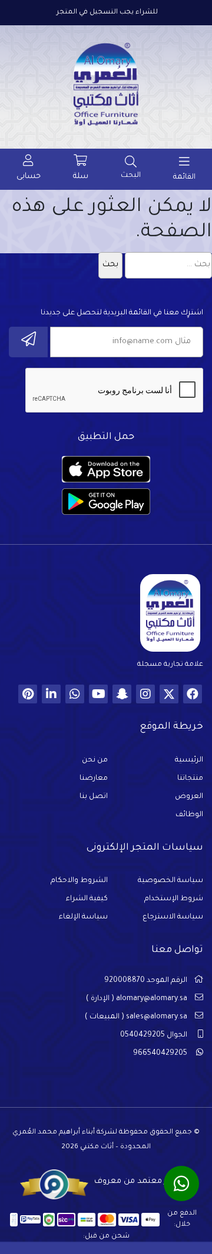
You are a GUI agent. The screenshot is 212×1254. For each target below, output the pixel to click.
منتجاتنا (190, 778)
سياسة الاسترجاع (173, 917)
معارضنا (94, 778)
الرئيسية (189, 760)
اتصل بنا (94, 797)
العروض (189, 797)
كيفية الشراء (87, 899)
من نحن (95, 760)
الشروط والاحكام (79, 881)
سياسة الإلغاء (83, 917)
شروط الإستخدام (173, 899)
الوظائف (189, 815)
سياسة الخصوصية (170, 881)
